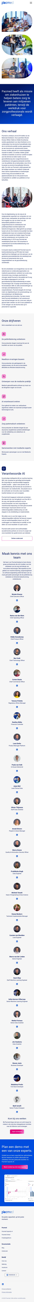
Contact (4, 1270)
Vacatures (4, 1267)
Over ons (4, 1261)
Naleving (4, 1264)
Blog (3, 1247)
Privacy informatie (7, 1292)
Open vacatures (17, 1131)
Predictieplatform (6, 1238)
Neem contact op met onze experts (15, 1167)
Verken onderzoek (17, 538)
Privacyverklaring (6, 1289)
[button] (30, 3)
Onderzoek (5, 1251)
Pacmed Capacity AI (7, 1231)
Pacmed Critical (6, 1234)
